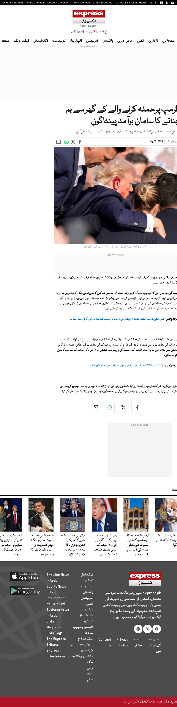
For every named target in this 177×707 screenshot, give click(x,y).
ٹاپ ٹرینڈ (76, 41)
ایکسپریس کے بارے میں (154, 645)
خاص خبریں (125, 41)
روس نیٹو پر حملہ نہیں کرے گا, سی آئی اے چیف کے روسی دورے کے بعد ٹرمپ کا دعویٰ (105, 545)
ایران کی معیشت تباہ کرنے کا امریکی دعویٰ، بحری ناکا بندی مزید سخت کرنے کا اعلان (73, 545)
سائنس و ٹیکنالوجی (81, 656)
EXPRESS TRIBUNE (13, 3)
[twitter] (123, 407)
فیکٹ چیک (21, 41)
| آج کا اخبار (101, 32)
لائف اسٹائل (40, 41)
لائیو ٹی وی (90, 32)
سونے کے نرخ (85, 638)
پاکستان (108, 41)
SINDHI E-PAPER (80, 3)
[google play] (28, 590)
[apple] (28, 576)
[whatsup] (109, 407)
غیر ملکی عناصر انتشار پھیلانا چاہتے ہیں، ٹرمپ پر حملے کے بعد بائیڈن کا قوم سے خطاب (117, 319)
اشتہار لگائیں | (77, 32)
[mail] (95, 407)
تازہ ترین (153, 41)
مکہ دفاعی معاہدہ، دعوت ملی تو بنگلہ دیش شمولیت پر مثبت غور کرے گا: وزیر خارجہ (42, 545)
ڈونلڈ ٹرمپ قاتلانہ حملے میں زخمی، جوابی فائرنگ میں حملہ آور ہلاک (127, 365)
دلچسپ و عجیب (83, 627)
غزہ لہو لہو (87, 586)
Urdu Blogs (54, 633)
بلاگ (90, 662)
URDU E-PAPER (35, 3)
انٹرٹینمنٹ (59, 41)
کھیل (140, 41)
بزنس (90, 668)
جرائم (90, 679)
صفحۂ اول (168, 41)
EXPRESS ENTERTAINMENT (131, 3)
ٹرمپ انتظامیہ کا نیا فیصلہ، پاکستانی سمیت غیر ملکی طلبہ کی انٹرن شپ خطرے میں (137, 545)
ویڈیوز (89, 673)
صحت (89, 633)
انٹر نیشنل (92, 41)
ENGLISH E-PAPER (57, 3)
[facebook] (136, 407)
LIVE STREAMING (102, 3)
